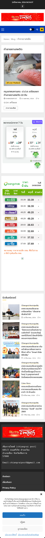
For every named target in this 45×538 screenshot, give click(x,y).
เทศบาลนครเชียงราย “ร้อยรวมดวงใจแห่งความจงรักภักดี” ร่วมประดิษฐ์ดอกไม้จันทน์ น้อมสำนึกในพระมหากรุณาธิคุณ (31, 333)
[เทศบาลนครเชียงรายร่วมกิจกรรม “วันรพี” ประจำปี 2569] (11, 408)
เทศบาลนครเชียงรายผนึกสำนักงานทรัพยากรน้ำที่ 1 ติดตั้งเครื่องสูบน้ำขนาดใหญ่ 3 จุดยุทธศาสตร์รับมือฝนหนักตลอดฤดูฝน (31, 371)
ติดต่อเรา (6, 476)
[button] (41, 494)
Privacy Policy (9, 487)
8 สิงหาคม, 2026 (29, 395)
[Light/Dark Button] (31, 29)
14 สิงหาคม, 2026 (29, 317)
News (28, 383)
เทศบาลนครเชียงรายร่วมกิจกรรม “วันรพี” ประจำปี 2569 (31, 408)
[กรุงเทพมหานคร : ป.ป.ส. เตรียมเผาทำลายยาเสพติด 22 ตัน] (22, 70)
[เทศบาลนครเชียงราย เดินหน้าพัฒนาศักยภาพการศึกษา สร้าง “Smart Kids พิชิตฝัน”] (11, 350)
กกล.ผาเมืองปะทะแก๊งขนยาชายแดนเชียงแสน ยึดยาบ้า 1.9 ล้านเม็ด (31, 389)
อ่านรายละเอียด (11, 108)
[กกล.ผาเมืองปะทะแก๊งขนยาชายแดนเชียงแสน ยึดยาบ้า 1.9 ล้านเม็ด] (11, 389)
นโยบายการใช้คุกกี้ (11, 535)
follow (42, 29)
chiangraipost (11, 98)
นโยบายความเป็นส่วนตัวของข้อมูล (28, 535)
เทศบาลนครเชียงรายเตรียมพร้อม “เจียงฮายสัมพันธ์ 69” (30, 311)
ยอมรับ (22, 515)
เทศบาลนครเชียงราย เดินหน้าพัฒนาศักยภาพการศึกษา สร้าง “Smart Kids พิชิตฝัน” (31, 350)
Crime (23, 383)
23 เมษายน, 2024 (27, 98)
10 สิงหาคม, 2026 (29, 358)
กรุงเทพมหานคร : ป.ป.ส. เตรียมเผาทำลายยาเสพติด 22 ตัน (21, 93)
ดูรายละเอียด (22, 529)
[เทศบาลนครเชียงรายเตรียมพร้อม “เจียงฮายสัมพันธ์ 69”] (11, 311)
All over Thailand (13, 83)
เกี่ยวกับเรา (7, 482)
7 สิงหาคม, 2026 (29, 415)
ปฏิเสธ (22, 522)
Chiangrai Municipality (29, 305)
